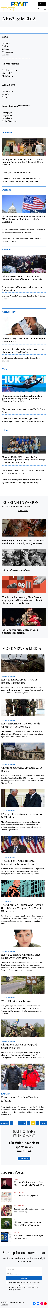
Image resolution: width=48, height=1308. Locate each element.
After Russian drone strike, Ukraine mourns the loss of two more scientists (22, 278)
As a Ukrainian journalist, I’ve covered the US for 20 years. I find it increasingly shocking (23, 219)
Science (5, 49)
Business (6, 43)
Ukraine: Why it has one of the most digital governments (24, 340)
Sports (16, 1219)
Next (44, 1123)
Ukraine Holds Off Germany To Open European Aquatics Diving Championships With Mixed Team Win (23, 460)
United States (8, 91)
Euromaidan (6, 1094)
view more (23, 510)
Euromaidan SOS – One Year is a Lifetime (19, 1099)
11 (37, 1123)
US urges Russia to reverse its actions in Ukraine (23, 815)
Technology (7, 52)
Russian (5, 70)
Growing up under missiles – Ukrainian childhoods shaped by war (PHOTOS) (23, 542)
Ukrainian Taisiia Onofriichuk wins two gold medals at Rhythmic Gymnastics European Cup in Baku (22, 398)
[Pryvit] (8, 9)
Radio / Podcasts (9, 121)
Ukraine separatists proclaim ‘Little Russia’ (21, 769)
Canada (5, 94)
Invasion (13, 70)
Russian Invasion (8, 676)
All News (6, 54)
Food (16, 1179)
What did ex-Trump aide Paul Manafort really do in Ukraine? (19, 862)
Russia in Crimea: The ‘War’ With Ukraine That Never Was (20, 725)
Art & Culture (19, 1192)
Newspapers (8, 112)
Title (5, 369)
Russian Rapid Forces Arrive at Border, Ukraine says (19, 681)
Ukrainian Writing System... (26, 1195)
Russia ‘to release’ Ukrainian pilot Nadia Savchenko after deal (20, 956)
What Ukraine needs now (16, 1001)
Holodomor (7, 76)
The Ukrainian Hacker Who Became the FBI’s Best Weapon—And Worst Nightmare (22, 908)
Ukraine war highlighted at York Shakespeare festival (20, 631)
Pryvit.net (4, 1305)
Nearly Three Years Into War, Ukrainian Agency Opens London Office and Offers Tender (22, 162)
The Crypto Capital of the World (17, 172)
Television (7, 118)
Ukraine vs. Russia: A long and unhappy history (19, 1046)
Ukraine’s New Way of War (16, 570)
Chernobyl (7, 73)
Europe (5, 97)
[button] (39, 9)
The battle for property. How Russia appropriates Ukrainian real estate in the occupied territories (22, 600)
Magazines (7, 115)
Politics (5, 46)
